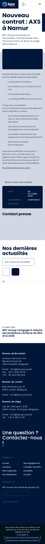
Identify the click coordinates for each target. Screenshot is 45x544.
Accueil (5, 463)
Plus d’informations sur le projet (16, 168)
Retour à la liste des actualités (18, 182)
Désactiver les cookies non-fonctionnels (22, 538)
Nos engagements (31, 463)
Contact (27, 474)
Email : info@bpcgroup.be (17, 369)
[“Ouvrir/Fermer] (24, 4)
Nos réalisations (9, 474)
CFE (44, 16)
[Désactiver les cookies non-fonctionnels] (42, 534)
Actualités (28, 470)
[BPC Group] (10, 4)
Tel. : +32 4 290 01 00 (13, 417)
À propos (6, 467)
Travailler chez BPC (32, 467)
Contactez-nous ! (22, 440)
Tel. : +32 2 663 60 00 (14, 372)
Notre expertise (9, 470)
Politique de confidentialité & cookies (23, 540)
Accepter (22, 535)
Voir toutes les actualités (17, 262)
